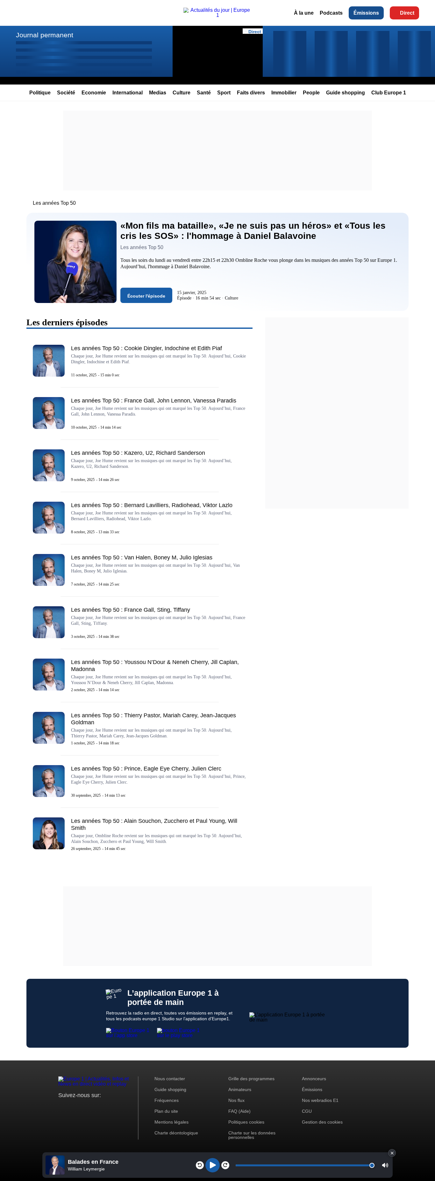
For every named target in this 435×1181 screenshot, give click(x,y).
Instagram (73, 1107)
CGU (307, 1111)
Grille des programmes (251, 1078)
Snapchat (106, 1107)
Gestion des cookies (322, 1122)
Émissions (366, 13)
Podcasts (331, 13)
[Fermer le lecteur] (392, 1153)
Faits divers (251, 92)
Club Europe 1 (388, 92)
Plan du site (166, 1111)
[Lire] (212, 1165)
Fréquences (166, 1100)
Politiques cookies (246, 1122)
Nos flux (236, 1100)
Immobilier (283, 92)
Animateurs (239, 1089)
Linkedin (116, 1107)
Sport (224, 92)
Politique (40, 92)
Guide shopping (345, 92)
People (311, 92)
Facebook (84, 1107)
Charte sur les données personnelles (251, 1135)
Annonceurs (314, 1078)
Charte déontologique (176, 1132)
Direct (407, 13)
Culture (181, 92)
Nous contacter (169, 1078)
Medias (157, 92)
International (127, 92)
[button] (385, 1165)
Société (66, 92)
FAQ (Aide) (239, 1111)
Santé (204, 92)
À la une (304, 13)
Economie (94, 92)
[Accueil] (217, 15)
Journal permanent (44, 35)
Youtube (95, 1107)
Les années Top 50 (54, 203)
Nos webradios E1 (320, 1100)
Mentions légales (171, 1122)
